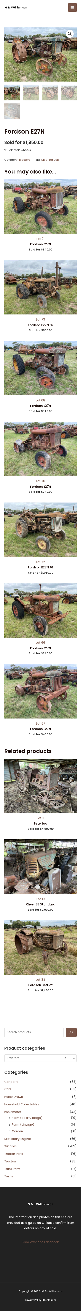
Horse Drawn (13, 1097)
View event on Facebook (40, 1242)
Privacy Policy (33, 1300)
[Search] (71, 1032)
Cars (7, 1089)
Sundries (10, 1146)
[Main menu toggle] (72, 7)
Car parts (11, 1082)
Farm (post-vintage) (27, 1118)
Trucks (9, 1176)
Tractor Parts (14, 1154)
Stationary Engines (18, 1139)
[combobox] (40, 1058)
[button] (70, 34)
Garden (17, 1131)
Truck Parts (12, 1169)
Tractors (10, 1161)
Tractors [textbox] (36, 1058)
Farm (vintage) (23, 1125)
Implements (13, 1112)
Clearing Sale (50, 160)
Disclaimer (49, 1300)
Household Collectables (21, 1104)
